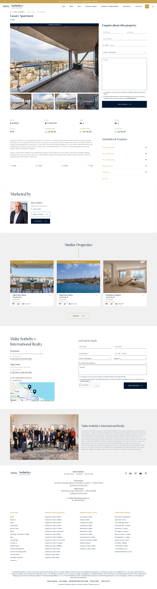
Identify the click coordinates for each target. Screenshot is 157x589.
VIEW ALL (76, 316)
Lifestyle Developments (17, 549)
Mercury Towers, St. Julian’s (123, 534)
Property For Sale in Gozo (52, 549)
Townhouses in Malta (86, 523)
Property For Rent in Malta (87, 546)
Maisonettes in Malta (86, 528)
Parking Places (124, 166)
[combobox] (106, 45)
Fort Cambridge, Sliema (122, 523)
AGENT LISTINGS (38, 214)
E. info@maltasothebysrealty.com (21, 378)
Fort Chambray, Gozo (121, 549)
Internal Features (124, 153)
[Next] (51, 281)
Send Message (122, 104)
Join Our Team (14, 528)
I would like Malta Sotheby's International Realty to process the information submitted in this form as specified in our (124, 97)
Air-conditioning (124, 159)
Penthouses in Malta (86, 525)
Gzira (33, 12)
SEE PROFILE (38, 221)
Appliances (124, 172)
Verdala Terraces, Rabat (122, 540)
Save (91, 166)
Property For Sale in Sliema (53, 517)
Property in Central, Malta (52, 551)
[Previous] (12, 281)
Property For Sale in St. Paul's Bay (55, 540)
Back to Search (19, 12)
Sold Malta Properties (16, 557)
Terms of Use (105, 581)
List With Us (79, 474)
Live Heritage (14, 540)
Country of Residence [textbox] (85, 358)
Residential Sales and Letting (78, 581)
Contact (138, 6)
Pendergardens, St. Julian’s (122, 537)
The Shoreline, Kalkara (121, 546)
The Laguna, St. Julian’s (121, 531)
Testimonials (14, 525)
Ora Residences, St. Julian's (122, 525)
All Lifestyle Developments (122, 517)
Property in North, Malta (52, 557)
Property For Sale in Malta (87, 549)
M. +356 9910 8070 (16, 380)
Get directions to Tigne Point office (21, 372)
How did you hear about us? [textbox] (86, 363)
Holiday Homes (14, 546)
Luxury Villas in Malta (86, 517)
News (11, 537)
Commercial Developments (18, 551)
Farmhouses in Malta (86, 534)
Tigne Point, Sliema (19, 295)
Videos (12, 531)
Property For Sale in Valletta (53, 520)
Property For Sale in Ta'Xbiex (53, 528)
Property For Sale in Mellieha (53, 546)
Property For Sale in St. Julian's (54, 543)
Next (96, 59)
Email (66, 166)
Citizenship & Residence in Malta (19, 534)
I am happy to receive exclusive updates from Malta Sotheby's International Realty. (124, 93)
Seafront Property (85, 543)
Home (12, 517)
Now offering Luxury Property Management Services (78, 1)
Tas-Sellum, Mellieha (121, 543)
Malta (28, 12)
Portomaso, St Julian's (113, 295)
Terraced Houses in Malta (87, 537)
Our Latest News (69, 474)
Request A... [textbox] (117, 358)
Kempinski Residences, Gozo (123, 551)
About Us (13, 520)
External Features (124, 147)
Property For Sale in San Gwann (54, 531)
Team (12, 523)
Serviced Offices (15, 554)
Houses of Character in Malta (88, 540)
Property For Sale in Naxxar (53, 525)
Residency (127, 6)
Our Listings (63, 581)
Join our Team (89, 474)
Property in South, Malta (52, 554)
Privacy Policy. (130, 98)
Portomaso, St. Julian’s (121, 528)
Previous (12, 59)
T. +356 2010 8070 (15, 370)
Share (14, 166)
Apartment (16, 297)
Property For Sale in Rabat (52, 534)
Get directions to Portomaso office (21, 359)
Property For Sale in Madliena (53, 537)
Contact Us (13, 560)
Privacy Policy (94, 581)
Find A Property (52, 581)
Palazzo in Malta (85, 520)
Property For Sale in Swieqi (53, 523)
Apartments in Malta (86, 531)
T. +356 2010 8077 (36, 209)
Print (40, 166)
